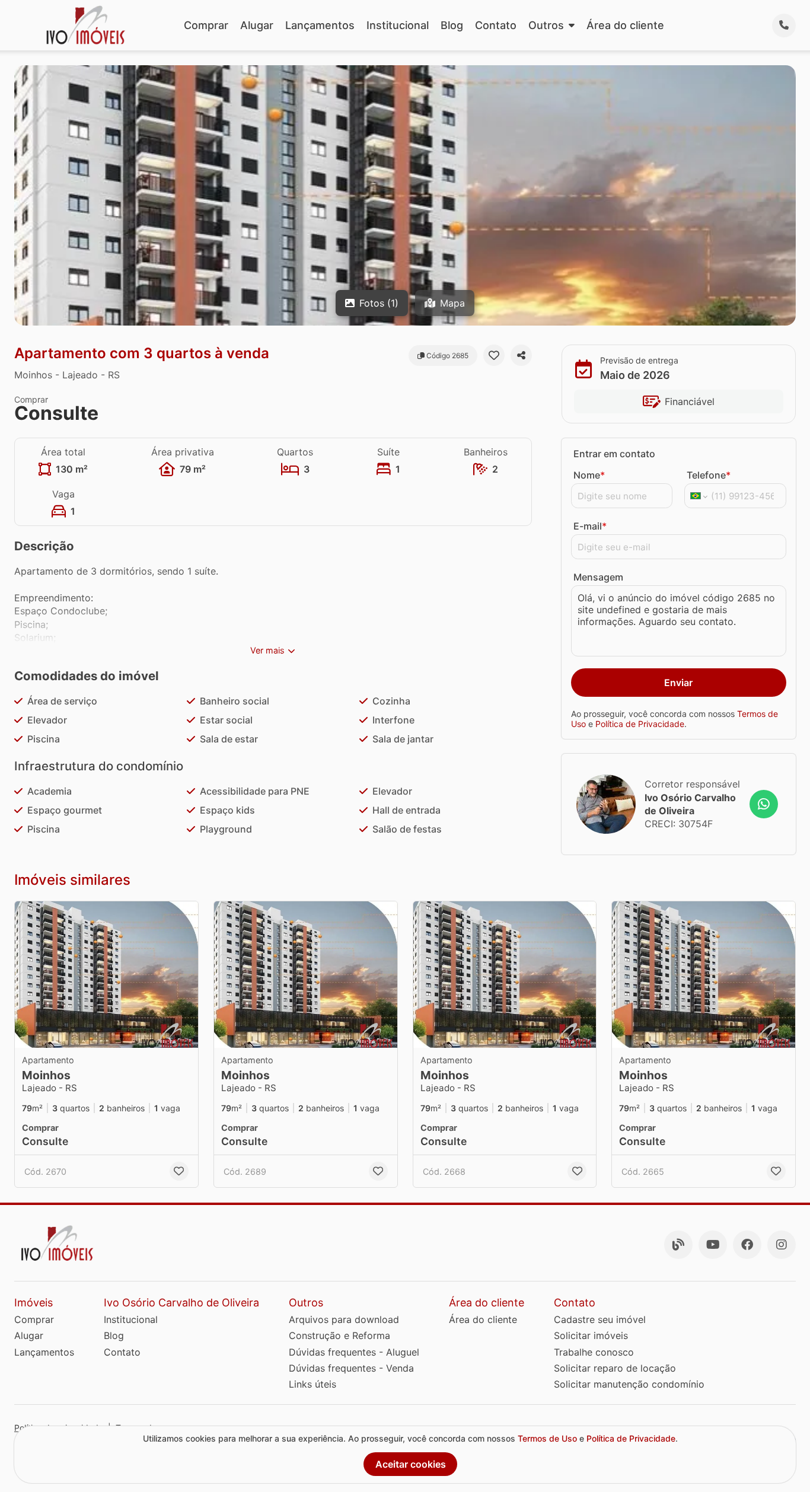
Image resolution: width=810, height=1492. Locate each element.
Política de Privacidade (639, 724)
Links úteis (312, 1384)
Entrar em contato (614, 454)
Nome (589, 475)
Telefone (709, 475)
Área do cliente (625, 25)
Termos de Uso (547, 1438)
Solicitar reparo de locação (615, 1368)
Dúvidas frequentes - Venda (351, 1368)
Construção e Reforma (339, 1335)
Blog (452, 25)
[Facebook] (747, 1244)
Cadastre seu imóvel (600, 1319)
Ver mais (267, 650)
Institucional (397, 25)
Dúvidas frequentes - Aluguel (354, 1352)
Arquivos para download (344, 1319)
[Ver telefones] (784, 25)
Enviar (678, 682)
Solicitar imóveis (591, 1335)
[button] (106, 974)
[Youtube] (713, 1244)
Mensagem (598, 577)
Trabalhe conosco (594, 1352)
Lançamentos (320, 25)
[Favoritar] (494, 355)
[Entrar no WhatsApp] (764, 804)
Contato (495, 25)
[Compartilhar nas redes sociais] (521, 355)
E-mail (590, 526)
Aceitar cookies (410, 1464)
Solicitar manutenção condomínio (629, 1384)
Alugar (256, 25)
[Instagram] (781, 1244)
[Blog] (678, 1244)
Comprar (206, 25)
